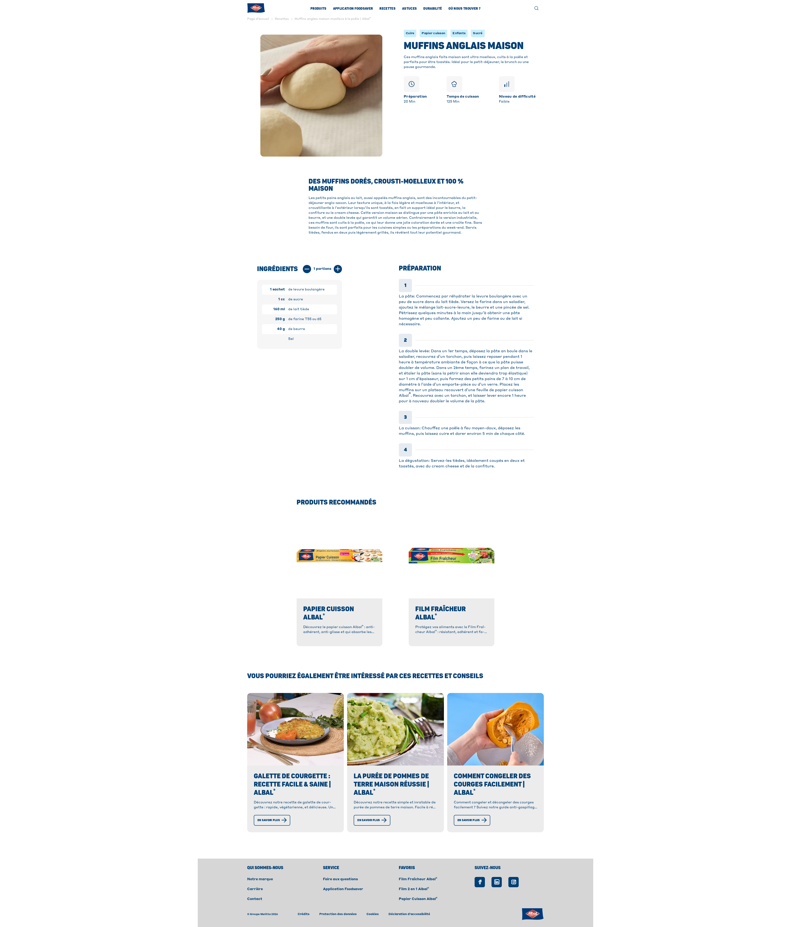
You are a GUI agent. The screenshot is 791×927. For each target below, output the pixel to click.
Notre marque (260, 879)
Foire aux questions (340, 879)
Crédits (303, 914)
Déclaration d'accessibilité (409, 914)
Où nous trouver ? (464, 9)
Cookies (372, 914)
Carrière (255, 889)
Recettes (387, 9)
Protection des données (338, 914)
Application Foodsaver (353, 9)
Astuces (409, 9)
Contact (254, 899)
